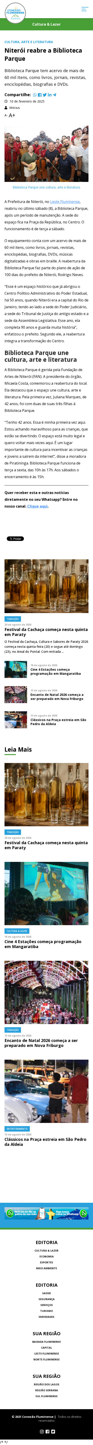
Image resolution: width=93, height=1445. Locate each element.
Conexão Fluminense (15, 13)
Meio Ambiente (46, 1268)
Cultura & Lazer (46, 1250)
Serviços (46, 1305)
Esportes (46, 1262)
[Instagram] (42, 1431)
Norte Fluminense (46, 1359)
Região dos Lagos (46, 1384)
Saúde (46, 1293)
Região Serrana (46, 1390)
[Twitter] (45, 95)
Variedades (46, 1316)
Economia (47, 1256)
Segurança (47, 1299)
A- (6, 115)
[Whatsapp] (35, 95)
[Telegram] (54, 95)
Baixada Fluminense (46, 1341)
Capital (46, 1347)
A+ (12, 115)
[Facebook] (40, 95)
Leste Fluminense (65, 201)
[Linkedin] (49, 95)
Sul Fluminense (46, 1396)
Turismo (46, 1311)
